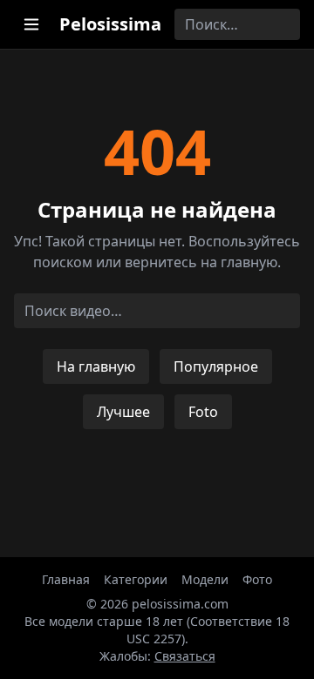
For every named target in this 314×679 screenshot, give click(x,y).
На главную (96, 366)
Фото (257, 579)
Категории (135, 579)
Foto (203, 411)
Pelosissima (110, 24)
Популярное (216, 366)
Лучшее (123, 411)
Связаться (184, 656)
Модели (205, 579)
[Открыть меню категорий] (31, 24)
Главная (66, 579)
